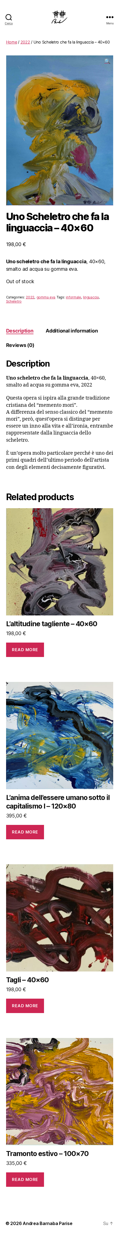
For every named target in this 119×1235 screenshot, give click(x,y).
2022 (25, 42)
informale (73, 297)
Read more (25, 649)
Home (11, 42)
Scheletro (14, 301)
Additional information (72, 331)
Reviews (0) (20, 345)
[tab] (19, 330)
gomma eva (46, 297)
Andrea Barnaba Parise (47, 1223)
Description (19, 331)
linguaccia (91, 297)
